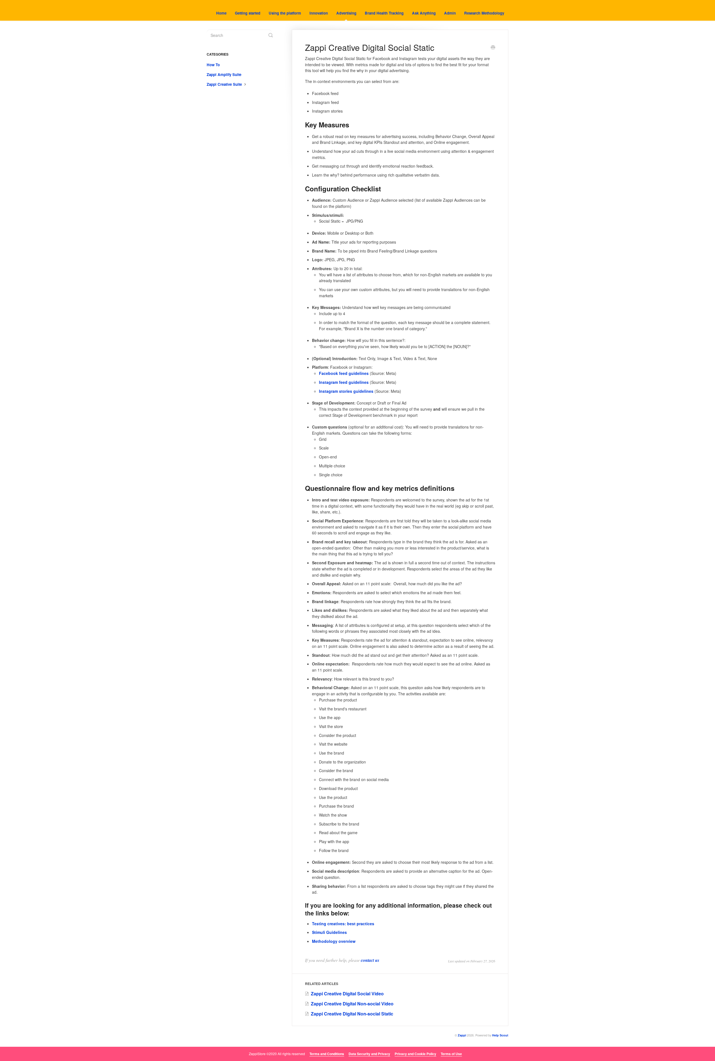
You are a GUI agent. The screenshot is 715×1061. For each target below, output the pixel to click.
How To (213, 64)
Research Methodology (484, 13)
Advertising (346, 13)
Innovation (318, 13)
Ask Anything (424, 13)
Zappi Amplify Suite (224, 74)
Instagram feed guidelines (344, 382)
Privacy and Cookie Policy (415, 1053)
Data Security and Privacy (369, 1053)
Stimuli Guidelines (329, 932)
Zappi (462, 1035)
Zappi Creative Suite (225, 84)
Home (221, 13)
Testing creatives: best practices (343, 923)
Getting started (247, 13)
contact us (370, 960)
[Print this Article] (493, 48)
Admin (450, 13)
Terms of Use (451, 1053)
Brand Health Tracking (384, 13)
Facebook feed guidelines (344, 373)
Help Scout (500, 1035)
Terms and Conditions (326, 1053)
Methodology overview (334, 941)
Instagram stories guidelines (346, 391)
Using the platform (285, 13)
